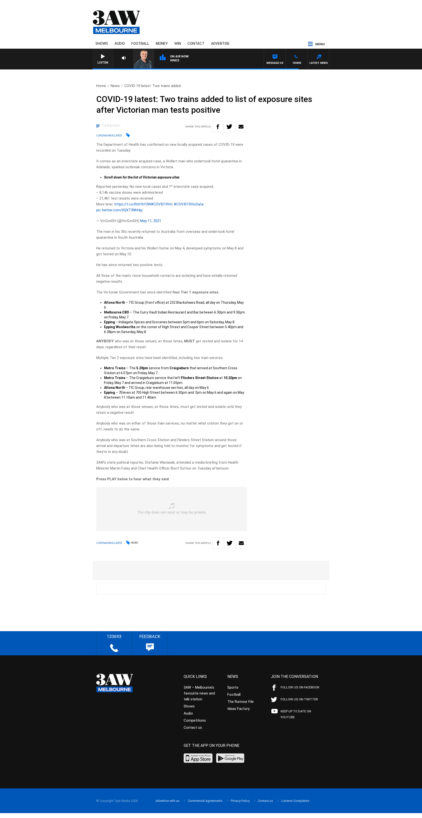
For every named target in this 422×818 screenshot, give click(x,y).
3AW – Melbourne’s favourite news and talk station (199, 693)
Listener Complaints (295, 801)
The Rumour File (240, 701)
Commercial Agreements (205, 801)
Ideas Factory (238, 708)
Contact (196, 43)
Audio (120, 43)
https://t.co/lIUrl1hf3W (133, 204)
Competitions (195, 720)
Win (177, 43)
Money (162, 43)
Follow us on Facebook (300, 687)
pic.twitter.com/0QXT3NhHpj (119, 210)
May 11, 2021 (150, 221)
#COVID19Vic (162, 204)
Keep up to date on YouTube (296, 714)
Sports (232, 687)
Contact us (193, 727)
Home (101, 86)
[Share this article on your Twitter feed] (229, 126)
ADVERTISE (220, 43)
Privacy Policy (240, 801)
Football (140, 43)
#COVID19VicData (188, 204)
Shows (101, 43)
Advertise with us (167, 801)
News (115, 86)
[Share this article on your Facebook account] (217, 126)
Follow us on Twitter (299, 699)
